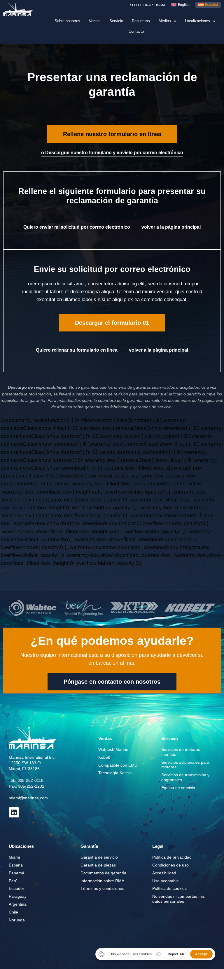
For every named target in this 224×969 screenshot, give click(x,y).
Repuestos (141, 21)
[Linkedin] (14, 812)
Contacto (136, 31)
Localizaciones (197, 21)
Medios (165, 21)
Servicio (116, 21)
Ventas (95, 21)
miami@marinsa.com (28, 798)
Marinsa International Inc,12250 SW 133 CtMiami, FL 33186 (32, 763)
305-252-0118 (30, 780)
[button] (112, 134)
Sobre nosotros (67, 21)
